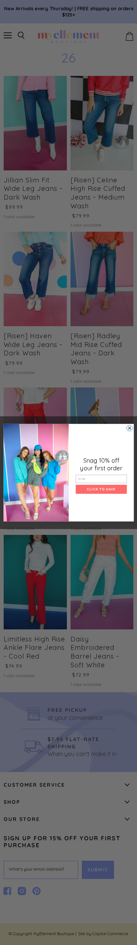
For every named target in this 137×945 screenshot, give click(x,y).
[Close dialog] (129, 428)
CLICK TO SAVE (101, 489)
